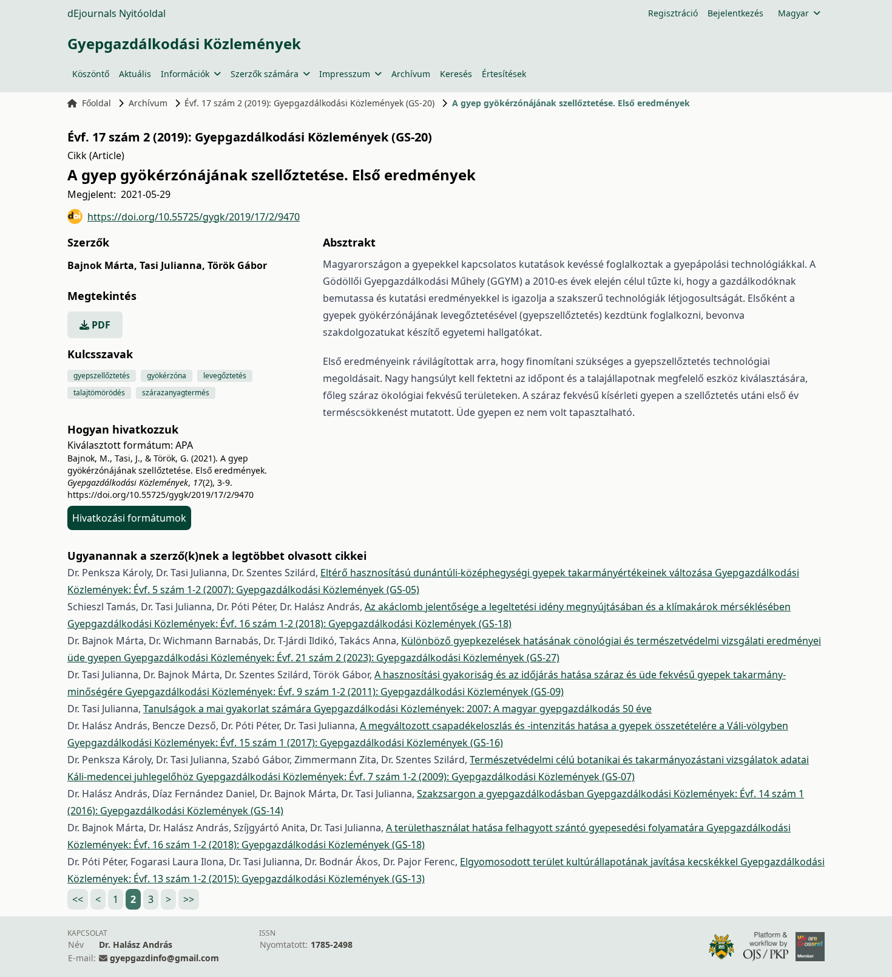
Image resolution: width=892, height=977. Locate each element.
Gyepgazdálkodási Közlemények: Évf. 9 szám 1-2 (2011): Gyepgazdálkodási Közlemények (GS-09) (344, 691)
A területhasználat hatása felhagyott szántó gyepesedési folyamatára (546, 827)
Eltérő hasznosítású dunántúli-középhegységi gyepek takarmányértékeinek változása (517, 572)
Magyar (793, 13)
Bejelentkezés (735, 13)
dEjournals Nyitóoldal (116, 13)
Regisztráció (673, 13)
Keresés (456, 74)
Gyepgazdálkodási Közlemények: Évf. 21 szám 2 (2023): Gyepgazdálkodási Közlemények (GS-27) (341, 657)
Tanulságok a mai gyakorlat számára (228, 708)
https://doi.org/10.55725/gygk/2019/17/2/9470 (193, 216)
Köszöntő (90, 74)
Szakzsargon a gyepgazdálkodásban (502, 793)
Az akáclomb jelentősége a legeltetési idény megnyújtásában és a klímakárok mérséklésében (578, 606)
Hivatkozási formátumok (129, 518)
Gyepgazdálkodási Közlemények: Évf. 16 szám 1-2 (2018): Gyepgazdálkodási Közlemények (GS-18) (289, 623)
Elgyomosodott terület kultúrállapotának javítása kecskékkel (600, 861)
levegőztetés (224, 375)
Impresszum (344, 74)
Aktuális (135, 74)
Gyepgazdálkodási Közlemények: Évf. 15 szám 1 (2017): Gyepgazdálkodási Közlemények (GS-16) (285, 742)
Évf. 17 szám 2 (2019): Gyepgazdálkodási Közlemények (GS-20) (309, 103)
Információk (185, 74)
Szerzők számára (265, 74)
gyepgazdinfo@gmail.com (164, 958)
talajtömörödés (99, 392)
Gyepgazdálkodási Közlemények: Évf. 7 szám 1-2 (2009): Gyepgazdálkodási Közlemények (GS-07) (415, 776)
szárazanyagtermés (175, 392)
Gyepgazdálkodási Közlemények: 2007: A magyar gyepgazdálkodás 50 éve (483, 708)
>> (188, 899)
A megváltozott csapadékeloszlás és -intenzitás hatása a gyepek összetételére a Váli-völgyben (574, 725)
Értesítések (504, 74)
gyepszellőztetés (101, 375)
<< (77, 899)
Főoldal (96, 103)
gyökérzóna (166, 375)
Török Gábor (237, 265)
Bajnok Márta (102, 265)
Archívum (410, 74)
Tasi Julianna (172, 265)
